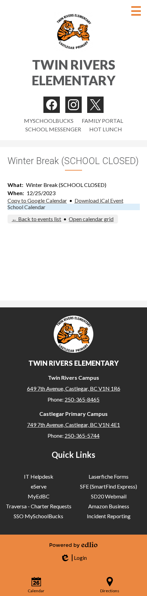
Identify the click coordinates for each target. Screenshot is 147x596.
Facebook (51, 105)
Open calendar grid (91, 219)
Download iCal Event (99, 200)
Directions (109, 590)
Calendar (36, 590)
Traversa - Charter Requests (38, 506)
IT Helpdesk (38, 476)
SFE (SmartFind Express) (108, 486)
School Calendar (26, 207)
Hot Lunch (105, 129)
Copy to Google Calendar (37, 200)
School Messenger (53, 129)
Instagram (73, 105)
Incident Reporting (109, 516)
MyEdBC (39, 496)
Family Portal (102, 120)
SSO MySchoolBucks (38, 516)
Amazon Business (108, 506)
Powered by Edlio (73, 544)
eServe (38, 486)
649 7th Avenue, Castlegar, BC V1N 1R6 (73, 388)
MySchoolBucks (49, 120)
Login (73, 558)
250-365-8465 (82, 399)
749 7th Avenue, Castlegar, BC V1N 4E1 (73, 424)
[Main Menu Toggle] (136, 10)
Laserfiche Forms (109, 476)
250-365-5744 (82, 435)
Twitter (95, 105)
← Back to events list (36, 219)
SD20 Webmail (108, 496)
